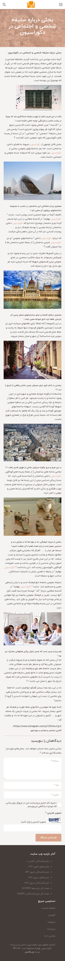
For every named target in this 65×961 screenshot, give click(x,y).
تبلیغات (51, 922)
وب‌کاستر (29, 951)
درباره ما (51, 929)
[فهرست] (61, 4)
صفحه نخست (48, 908)
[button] (4, 4)
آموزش (51, 915)
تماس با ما (49, 935)
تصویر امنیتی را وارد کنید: (33, 822)
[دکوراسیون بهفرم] (31, 4)
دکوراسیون (35, 144)
